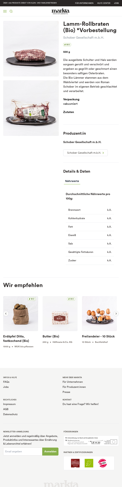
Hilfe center (103, 3)
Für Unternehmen (73, 382)
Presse (66, 392)
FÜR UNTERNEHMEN (84, 3)
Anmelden (50, 451)
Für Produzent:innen (74, 387)
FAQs (6, 382)
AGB (5, 409)
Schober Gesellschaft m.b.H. (83, 37)
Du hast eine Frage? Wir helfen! (81, 404)
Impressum (9, 404)
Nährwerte (72, 181)
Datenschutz (10, 414)
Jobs (116, 3)
